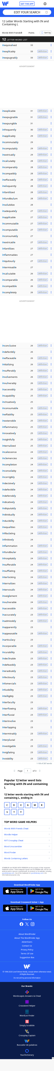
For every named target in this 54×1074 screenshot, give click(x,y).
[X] (27, 924)
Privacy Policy (27, 949)
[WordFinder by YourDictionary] (5, 4)
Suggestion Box (27, 957)
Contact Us (27, 945)
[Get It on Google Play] (39, 891)
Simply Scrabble (27, 1025)
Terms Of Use (27, 953)
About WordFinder (27, 934)
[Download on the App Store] (14, 891)
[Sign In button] (45, 3)
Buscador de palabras (27, 1045)
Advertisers (27, 942)
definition (42, 51)
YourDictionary (27, 1055)
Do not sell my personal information (27, 978)
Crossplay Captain (27, 1035)
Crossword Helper (27, 1005)
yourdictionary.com (8, 873)
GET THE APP (27, 3)
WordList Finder (27, 1015)
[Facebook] (21, 924)
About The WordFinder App (27, 938)
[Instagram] (32, 924)
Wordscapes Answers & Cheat (27, 996)
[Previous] (14, 770)
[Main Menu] (51, 3)
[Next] (39, 770)
